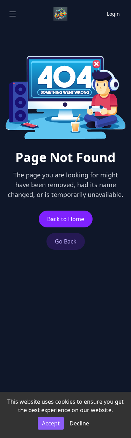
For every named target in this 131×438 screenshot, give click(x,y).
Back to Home (65, 219)
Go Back (66, 241)
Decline (79, 423)
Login (113, 13)
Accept (51, 423)
